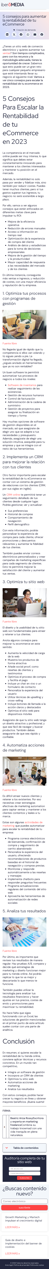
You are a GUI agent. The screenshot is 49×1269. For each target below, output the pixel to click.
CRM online (13, 494)
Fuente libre (10, 343)
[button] (7, 34)
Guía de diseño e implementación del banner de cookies (23, 1243)
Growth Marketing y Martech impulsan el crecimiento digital (23, 1218)
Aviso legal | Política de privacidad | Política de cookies (24, 1265)
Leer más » (12, 1227)
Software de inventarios (22, 385)
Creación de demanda (26, 30)
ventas (6, 53)
